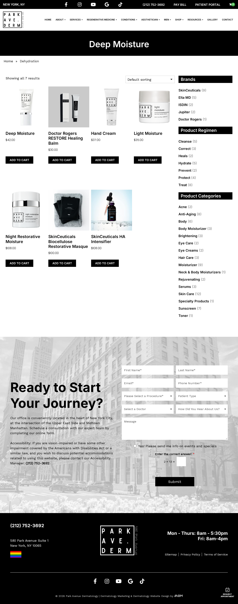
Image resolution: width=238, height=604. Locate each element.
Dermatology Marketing (115, 596)
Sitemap (171, 554)
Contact (227, 19)
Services (75, 19)
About (60, 19)
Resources (194, 19)
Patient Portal (207, 5)
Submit (174, 481)
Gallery (212, 19)
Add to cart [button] (19, 160)
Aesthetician (149, 19)
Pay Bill (180, 5)
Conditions (128, 19)
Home (48, 19)
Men (166, 19)
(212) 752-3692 (154, 5)
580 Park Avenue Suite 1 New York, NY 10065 (29, 543)
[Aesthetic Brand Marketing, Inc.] (178, 596)
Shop (178, 19)
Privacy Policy (190, 554)
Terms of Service (216, 554)
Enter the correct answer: (174, 454)
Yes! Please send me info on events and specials (177, 446)
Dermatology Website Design (151, 596)
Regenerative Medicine (101, 19)
